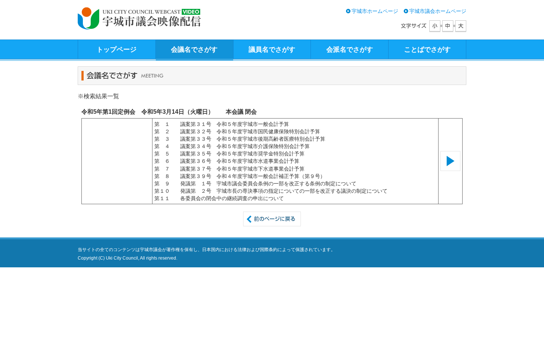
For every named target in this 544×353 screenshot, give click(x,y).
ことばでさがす (427, 49)
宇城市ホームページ (375, 11)
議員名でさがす (272, 49)
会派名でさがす (349, 49)
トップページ (117, 49)
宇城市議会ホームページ (437, 11)
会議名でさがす (194, 49)
